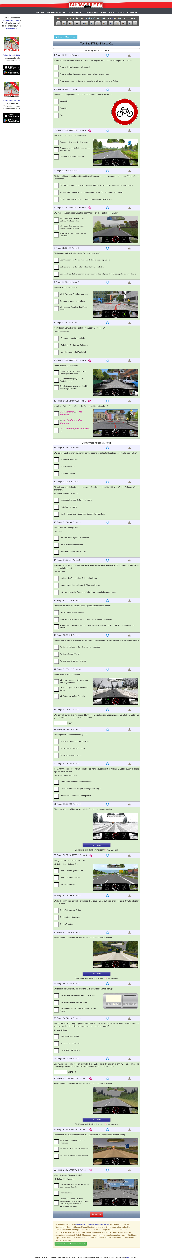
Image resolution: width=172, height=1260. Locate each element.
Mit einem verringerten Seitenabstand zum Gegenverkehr (74, 681)
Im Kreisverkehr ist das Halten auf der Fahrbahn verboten (82, 267)
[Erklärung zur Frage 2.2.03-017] (107, 709)
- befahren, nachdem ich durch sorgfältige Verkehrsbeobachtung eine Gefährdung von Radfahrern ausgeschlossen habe (74, 1202)
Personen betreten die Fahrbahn (72, 157)
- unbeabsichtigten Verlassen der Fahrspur (76, 782)
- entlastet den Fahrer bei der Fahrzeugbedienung (78, 578)
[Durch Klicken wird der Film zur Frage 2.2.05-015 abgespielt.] (115, 954)
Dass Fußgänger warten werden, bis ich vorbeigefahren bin (74, 387)
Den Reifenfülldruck (67, 466)
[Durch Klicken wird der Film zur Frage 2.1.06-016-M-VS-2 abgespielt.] (115, 1100)
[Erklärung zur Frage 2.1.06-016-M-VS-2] (107, 1078)
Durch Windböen (66, 924)
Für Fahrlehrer (75, 12)
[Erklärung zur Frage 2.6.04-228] (107, 1018)
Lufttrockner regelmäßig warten (72, 612)
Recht (111, 12)
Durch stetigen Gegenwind (70, 917)
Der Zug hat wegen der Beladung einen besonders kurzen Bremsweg (86, 199)
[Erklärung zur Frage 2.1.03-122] (107, 669)
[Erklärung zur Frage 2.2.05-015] (107, 932)
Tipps (103, 12)
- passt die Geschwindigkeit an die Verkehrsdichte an (80, 585)
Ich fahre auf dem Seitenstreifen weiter (74, 1149)
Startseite (39, 12)
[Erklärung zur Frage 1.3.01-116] (107, 282)
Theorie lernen (91, 12)
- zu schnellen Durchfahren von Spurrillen (75, 796)
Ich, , (71, 421)
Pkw (61, 115)
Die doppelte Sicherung (68, 459)
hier (128, 1257)
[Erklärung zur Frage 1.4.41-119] (107, 89)
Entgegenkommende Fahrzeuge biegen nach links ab (75, 149)
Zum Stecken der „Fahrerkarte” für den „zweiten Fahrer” (78, 1009)
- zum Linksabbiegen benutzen (71, 871)
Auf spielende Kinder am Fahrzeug (73, 661)
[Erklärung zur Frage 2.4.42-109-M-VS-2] (107, 1170)
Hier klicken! (11, 28)
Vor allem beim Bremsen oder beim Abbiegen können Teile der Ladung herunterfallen (92, 192)
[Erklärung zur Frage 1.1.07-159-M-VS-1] (107, 130)
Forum (121, 12)
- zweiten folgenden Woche (70, 1050)
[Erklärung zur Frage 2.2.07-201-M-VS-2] (107, 855)
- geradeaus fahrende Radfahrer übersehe (76, 500)
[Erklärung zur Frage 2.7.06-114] (107, 560)
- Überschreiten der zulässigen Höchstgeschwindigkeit (80, 789)
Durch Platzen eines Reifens (71, 910)
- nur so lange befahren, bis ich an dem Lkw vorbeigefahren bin (74, 1185)
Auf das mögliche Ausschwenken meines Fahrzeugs (80, 647)
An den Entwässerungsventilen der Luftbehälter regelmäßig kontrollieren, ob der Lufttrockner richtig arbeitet (97, 626)
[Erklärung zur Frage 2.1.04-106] (107, 522)
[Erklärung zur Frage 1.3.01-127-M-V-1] (107, 401)
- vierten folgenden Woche (70, 1043)
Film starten (97, 845)
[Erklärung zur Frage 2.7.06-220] (107, 600)
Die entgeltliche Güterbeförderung (72, 748)
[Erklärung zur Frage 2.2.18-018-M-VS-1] (107, 1129)
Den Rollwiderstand (67, 473)
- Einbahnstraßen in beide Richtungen (74, 345)
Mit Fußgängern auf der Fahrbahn (72, 696)
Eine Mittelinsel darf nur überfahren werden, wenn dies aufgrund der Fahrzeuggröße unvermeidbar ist (98, 274)
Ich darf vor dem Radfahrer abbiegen (74, 294)
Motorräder (64, 101)
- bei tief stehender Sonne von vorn (73, 552)
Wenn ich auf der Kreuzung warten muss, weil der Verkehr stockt (84, 74)
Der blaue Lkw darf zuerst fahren (72, 301)
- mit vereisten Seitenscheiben (71, 545)
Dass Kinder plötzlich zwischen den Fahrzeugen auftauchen (73, 372)
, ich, (71, 413)
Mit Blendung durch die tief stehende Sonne (73, 689)
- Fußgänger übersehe (68, 507)
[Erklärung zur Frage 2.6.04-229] (107, 1058)
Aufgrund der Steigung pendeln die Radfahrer (73, 234)
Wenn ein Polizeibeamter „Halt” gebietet (75, 67)
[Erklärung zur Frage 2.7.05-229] (107, 447)
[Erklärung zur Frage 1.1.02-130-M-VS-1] (107, 360)
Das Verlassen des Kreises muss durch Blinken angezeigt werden (85, 260)
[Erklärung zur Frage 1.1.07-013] (107, 170)
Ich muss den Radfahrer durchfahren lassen (74, 308)
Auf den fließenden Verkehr (70, 654)
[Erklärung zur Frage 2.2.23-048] (107, 635)
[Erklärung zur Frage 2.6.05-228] (107, 983)
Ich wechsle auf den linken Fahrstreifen (75, 1156)
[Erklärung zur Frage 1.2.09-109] (107, 248)
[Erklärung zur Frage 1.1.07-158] (107, 322)
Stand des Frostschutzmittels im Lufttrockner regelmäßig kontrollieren (86, 619)
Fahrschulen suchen (56, 12)
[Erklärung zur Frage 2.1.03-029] (107, 804)
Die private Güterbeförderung (71, 755)
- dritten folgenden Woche (69, 1036)
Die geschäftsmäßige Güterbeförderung (75, 741)
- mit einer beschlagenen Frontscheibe (74, 538)
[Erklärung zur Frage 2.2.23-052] (107, 481)
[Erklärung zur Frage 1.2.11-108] (107, 55)
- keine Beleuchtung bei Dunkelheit (73, 352)
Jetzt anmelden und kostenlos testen (70, 1244)
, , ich (75, 430)
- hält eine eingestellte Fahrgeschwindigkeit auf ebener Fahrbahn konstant (88, 592)
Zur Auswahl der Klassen (66, 37)
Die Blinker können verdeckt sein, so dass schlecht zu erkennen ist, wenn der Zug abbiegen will (96, 185)
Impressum (132, 12)
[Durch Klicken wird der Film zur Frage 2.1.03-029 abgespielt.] (115, 826)
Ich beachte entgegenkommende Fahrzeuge (72, 1141)
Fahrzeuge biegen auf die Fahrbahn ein (74, 142)
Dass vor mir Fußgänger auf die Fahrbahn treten (72, 380)
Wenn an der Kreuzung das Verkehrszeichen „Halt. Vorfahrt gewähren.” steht (89, 81)
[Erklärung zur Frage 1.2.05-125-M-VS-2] (107, 207)
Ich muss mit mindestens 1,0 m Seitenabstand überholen (72, 227)
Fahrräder (63, 108)
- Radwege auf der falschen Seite (72, 338)
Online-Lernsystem (10, 20)
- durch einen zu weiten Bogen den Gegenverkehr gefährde (82, 514)
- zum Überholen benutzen (70, 878)
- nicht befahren (66, 1193)
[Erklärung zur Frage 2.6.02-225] (107, 729)
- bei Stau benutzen (67, 885)
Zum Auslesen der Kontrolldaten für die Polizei (77, 995)
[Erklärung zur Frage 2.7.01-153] (107, 763)
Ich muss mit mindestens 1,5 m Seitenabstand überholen (72, 219)
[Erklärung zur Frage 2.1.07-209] (107, 895)
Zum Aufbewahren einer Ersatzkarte (73, 1002)
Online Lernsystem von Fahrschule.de (92, 1224)
